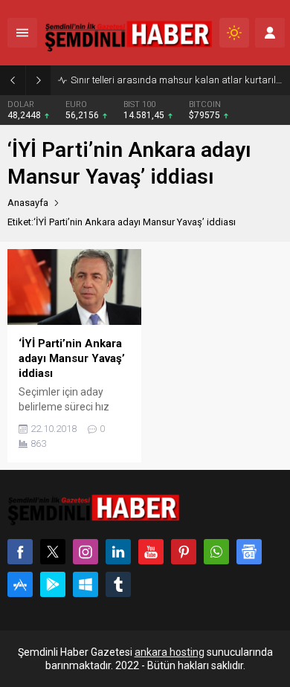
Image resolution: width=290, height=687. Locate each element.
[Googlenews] (249, 551)
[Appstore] (20, 584)
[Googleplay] (52, 584)
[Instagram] (85, 551)
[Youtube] (151, 551)
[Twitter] (52, 551)
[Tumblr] (118, 584)
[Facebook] (20, 551)
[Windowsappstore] (85, 584)
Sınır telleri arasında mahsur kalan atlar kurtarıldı (177, 80)
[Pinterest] (183, 551)
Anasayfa (27, 202)
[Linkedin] (118, 551)
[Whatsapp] (216, 551)
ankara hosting (169, 652)
